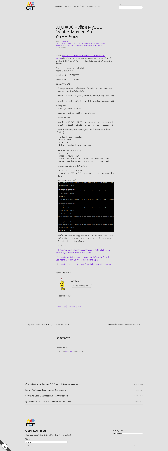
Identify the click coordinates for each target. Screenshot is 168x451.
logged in (68, 351)
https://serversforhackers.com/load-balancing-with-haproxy (85, 264)
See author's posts (81, 285)
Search (121, 4)
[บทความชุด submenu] (61, 6)
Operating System (99, 45)
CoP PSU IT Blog (35, 431)
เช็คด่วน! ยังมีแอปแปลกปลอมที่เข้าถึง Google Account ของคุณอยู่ (52, 384)
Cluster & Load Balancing (73, 43)
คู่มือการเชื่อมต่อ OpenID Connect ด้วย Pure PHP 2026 (48, 402)
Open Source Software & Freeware (84, 45)
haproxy (59, 307)
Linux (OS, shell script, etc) (63, 45)
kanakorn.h (65, 41)
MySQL (73, 45)
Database (102, 43)
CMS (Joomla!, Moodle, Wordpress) (89, 43)
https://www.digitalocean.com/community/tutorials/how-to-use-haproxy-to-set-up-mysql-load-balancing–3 (83, 258)
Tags (27, 439)
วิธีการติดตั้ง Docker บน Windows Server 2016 (124, 325)
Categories (118, 430)
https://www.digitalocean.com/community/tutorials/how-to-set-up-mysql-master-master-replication (83, 251)
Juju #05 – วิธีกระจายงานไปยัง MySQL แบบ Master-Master (48, 325)
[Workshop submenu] (95, 6)
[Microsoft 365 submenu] (85, 6)
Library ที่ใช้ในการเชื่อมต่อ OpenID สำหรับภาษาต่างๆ (47, 390)
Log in (99, 6)
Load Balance (72, 307)
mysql (79, 307)
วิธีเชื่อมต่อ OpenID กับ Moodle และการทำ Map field (46, 396)
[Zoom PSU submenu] (72, 6)
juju (65, 307)
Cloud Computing (60, 43)
